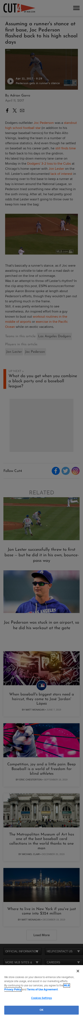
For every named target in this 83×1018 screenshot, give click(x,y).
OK (41, 1010)
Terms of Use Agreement (42, 989)
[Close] (78, 971)
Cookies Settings (41, 998)
